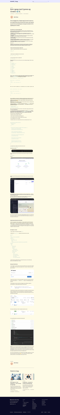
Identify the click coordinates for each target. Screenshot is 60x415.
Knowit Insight (43, 403)
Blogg (16, 1)
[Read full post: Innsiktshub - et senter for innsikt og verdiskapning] (28, 377)
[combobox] (40, 1)
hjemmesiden (12, 100)
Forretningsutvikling (26, 389)
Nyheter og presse (34, 403)
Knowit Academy (34, 408)
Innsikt (24, 390)
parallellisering (12, 348)
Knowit (26, 75)
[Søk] (48, 2)
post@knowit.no (25, 403)
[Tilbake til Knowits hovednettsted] (12, 1)
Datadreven (32, 389)
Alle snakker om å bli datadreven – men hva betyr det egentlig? (15, 383)
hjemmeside (15, 109)
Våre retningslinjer (34, 407)
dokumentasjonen (24, 214)
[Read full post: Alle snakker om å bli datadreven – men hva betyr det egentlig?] (16, 377)
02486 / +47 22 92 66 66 (26, 402)
